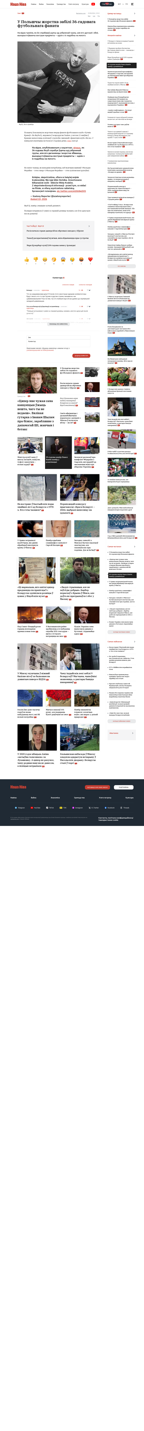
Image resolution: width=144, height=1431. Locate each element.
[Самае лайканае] (135, 641)
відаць (77, 147)
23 (76, 405)
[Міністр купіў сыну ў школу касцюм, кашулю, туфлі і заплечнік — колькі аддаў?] (30, 452)
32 (123, 181)
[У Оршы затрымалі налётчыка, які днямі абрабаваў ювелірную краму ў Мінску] (30, 535)
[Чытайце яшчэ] (89, 226)
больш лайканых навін (121, 721)
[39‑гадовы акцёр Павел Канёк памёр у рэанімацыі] (58, 452)
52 (43, 766)
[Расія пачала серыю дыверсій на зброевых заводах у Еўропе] (80, 387)
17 (33, 547)
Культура (85, 4)
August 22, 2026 (38, 199)
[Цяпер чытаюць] (135, 13)
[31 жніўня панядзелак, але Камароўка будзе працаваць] (122, 470)
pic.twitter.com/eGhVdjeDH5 (71, 191)
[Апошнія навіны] (135, 35)
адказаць (45, 290)
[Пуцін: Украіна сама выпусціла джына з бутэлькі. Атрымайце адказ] (87, 622)
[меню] (132, 4)
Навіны (33, 4)
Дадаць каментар (81, 355)
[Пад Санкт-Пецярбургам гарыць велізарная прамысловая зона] (30, 622)
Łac (94, 16)
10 (71, 513)
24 (133, 212)
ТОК (64, 808)
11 (47, 679)
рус (127, 4)
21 (61, 545)
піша (69, 141)
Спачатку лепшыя (85, 285)
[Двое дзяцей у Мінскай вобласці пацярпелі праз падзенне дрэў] (122, 498)
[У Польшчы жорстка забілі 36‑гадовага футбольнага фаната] (80, 372)
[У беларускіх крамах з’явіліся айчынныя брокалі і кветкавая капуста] (122, 380)
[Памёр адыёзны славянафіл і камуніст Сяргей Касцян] (58, 535)
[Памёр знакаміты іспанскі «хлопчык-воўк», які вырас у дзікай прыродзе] (87, 704)
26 (75, 682)
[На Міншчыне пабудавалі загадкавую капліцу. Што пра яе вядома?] (122, 350)
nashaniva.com (14, 819)
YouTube (37, 808)
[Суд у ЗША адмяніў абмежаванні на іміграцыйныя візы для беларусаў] (122, 526)
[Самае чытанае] (135, 546)
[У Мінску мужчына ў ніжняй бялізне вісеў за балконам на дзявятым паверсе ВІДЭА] (37, 663)
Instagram (79, 808)
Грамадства (61, 4)
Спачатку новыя (68, 285)
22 (70, 599)
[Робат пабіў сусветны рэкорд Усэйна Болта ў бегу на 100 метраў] (122, 442)
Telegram (21, 808)
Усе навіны (122, 266)
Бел (119, 4)
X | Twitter (95, 808)
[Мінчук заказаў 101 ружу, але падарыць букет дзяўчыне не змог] (58, 704)
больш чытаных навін (121, 632)
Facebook (111, 808)
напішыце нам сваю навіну (97, 787)
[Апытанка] (133, 733)
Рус (99, 16)
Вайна (41, 4)
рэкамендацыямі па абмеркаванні (40, 350)
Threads (126, 808)
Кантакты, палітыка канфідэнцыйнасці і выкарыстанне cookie (115, 819)
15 (81, 634)
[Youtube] (93, 4)
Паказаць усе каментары (58, 324)
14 (65, 636)
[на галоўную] (18, 4)
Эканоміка (50, 4)
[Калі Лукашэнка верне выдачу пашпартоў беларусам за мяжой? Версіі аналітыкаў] (80, 402)
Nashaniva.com (81, 13)
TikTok (51, 808)
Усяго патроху (73, 4)
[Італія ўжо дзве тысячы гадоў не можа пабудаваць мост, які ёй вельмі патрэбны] (30, 704)
